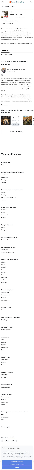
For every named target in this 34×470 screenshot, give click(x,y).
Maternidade (4, 240)
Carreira (3, 192)
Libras (3, 275)
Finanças (3, 297)
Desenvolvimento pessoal (8, 197)
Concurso (3, 262)
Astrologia (4, 175)
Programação (5, 417)
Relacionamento (5, 387)
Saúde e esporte (6, 394)
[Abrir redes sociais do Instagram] (2, 75)
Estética (3, 342)
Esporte (3, 399)
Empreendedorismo (6, 295)
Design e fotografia (7, 225)
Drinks (3, 212)
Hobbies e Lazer (6, 307)
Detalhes (5, 50)
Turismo (3, 310)
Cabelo (3, 340)
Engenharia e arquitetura (8, 247)
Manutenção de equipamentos (10, 317)
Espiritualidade (5, 177)
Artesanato (4, 360)
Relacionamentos (6, 384)
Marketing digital (6, 330)
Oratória (3, 200)
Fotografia (4, 230)
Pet (2, 165)
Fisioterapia (4, 402)
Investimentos (5, 300)
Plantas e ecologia (7, 372)
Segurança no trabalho (7, 252)
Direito (3, 265)
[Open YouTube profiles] (13, 441)
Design (3, 227)
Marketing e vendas (7, 327)
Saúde (3, 405)
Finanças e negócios (7, 290)
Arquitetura (4, 250)
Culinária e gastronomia (8, 207)
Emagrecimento (5, 397)
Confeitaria (4, 210)
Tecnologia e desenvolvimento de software (14, 412)
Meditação (4, 180)
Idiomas (3, 272)
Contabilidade (5, 292)
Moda (2, 350)
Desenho (3, 362)
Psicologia (4, 282)
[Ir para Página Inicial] (16, 2)
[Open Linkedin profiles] (9, 441)
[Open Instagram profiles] (16, 441)
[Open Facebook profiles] (3, 441)
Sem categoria (5, 427)
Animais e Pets (6, 162)
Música (3, 365)
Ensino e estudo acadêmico (9, 260)
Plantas (3, 377)
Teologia (3, 182)
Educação (3, 267)
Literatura (4, 277)
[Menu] (2, 2)
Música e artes (5, 357)
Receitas (3, 217)
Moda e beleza (5, 337)
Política (3, 280)
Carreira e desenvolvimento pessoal (12, 190)
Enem (2, 270)
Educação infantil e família (9, 237)
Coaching (3, 195)
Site (2, 420)
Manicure (3, 345)
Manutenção (4, 320)
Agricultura (4, 375)
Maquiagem (4, 347)
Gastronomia (4, 215)
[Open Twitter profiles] (6, 441)
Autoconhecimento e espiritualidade (12, 172)
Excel (2, 414)
